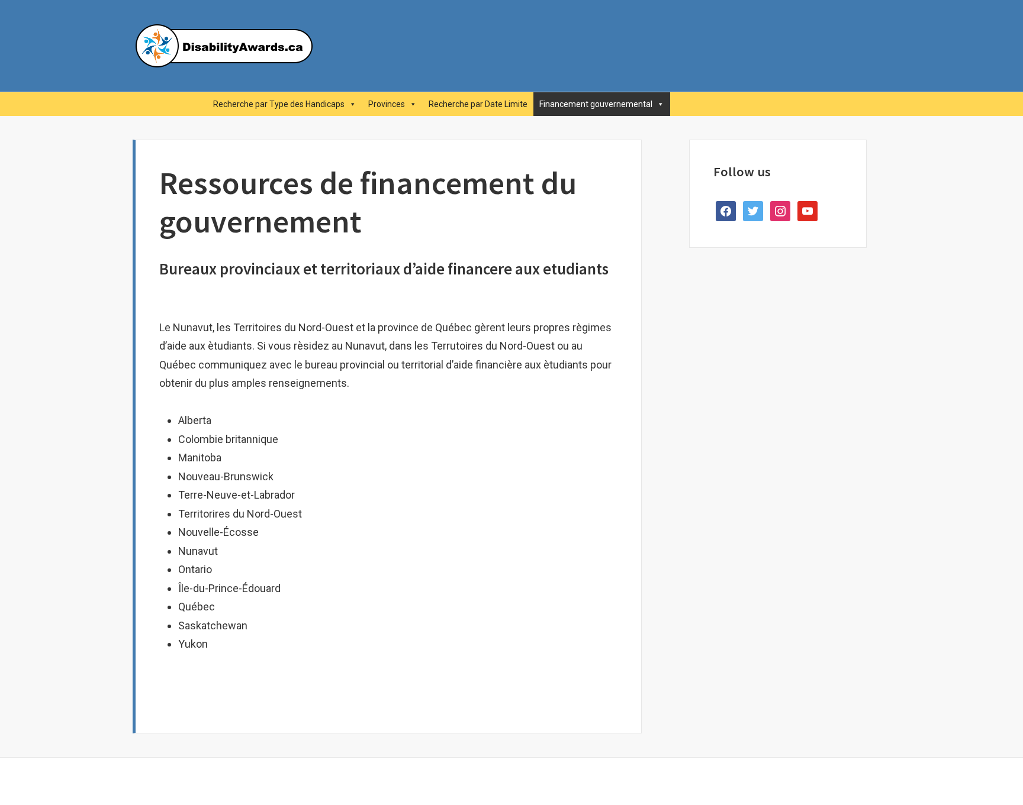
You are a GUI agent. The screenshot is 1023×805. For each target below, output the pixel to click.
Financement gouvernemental (595, 104)
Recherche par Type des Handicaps (279, 104)
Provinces (386, 104)
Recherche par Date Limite (478, 104)
